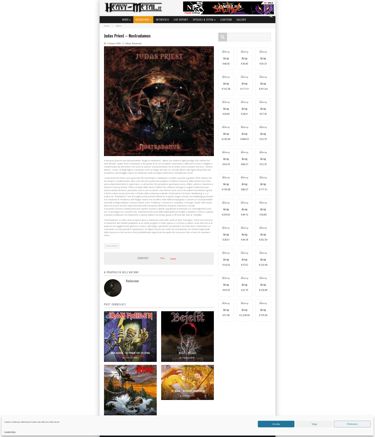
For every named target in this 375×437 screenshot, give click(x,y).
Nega (314, 424)
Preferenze (352, 424)
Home (106, 26)
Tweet (173, 258)
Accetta (276, 424)
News (125, 19)
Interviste (162, 19)
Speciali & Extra (203, 19)
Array (226, 58)
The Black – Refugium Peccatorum (188, 391)
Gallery (241, 19)
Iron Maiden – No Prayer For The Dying (130, 353)
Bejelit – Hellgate (187, 353)
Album (128, 43)
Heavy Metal (112, 246)
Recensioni (142, 19)
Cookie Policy (10, 432)
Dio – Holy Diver (130, 406)
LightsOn (226, 19)
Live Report (181, 19)
